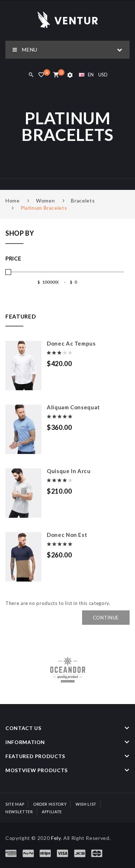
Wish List (86, 804)
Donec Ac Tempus (71, 343)
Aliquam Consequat (73, 407)
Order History (50, 804)
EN (91, 74)
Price (13, 258)
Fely (56, 838)
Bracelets (83, 200)
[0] (56, 75)
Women (45, 200)
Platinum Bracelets (44, 208)
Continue (106, 617)
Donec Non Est (67, 534)
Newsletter (19, 811)
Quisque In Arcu (69, 471)
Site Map (14, 804)
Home (12, 200)
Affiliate (52, 811)
